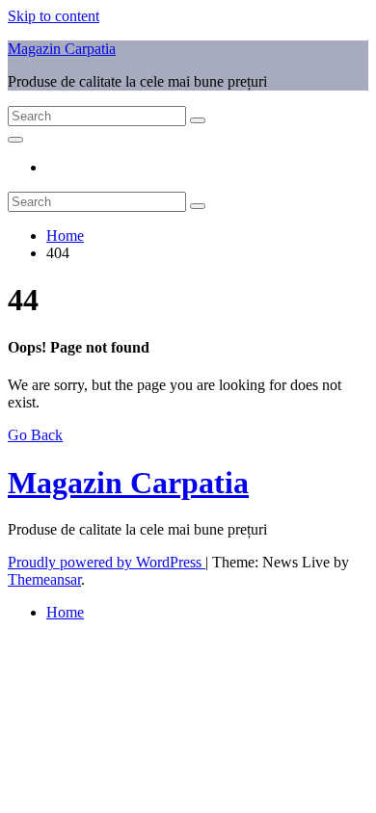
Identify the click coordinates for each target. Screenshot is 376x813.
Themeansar (44, 579)
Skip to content (53, 16)
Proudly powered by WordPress (106, 562)
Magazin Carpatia (62, 48)
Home (65, 235)
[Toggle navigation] (15, 140)
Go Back (35, 435)
